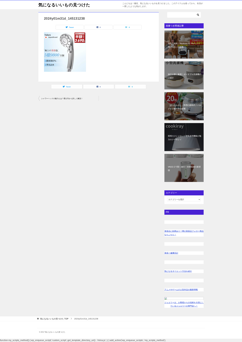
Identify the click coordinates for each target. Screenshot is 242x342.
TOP (54, 319)
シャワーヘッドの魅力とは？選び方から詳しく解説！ (62, 99)
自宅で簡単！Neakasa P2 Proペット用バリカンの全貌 (184, 45)
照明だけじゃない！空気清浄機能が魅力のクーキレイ (184, 138)
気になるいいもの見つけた (64, 5)
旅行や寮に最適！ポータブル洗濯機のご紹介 (184, 76)
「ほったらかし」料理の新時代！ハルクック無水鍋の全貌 (184, 107)
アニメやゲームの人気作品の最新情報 (181, 289)
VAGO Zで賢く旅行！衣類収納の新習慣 (184, 168)
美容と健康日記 (171, 253)
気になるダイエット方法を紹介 (178, 271)
